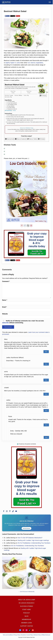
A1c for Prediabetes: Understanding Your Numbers (34, 543)
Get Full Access (26, 528)
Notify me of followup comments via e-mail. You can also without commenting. (23, 321)
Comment (6, 281)
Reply (46, 351)
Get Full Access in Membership (27, 591)
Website (5, 314)
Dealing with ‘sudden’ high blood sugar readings (33, 540)
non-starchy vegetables (35, 62)
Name (4, 300)
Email (4, 307)
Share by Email (10, 139)
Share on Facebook (21, 139)
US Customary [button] (8, 110)
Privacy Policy (17, 634)
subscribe (5, 322)
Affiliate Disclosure (46, 634)
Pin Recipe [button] (43, 95)
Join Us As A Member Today (26, 128)
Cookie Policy (30, 634)
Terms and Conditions (8, 634)
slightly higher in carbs (12, 62)
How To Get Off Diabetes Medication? (30, 537)
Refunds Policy (37, 634)
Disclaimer (23, 634)
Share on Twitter (33, 139)
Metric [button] (14, 110)
